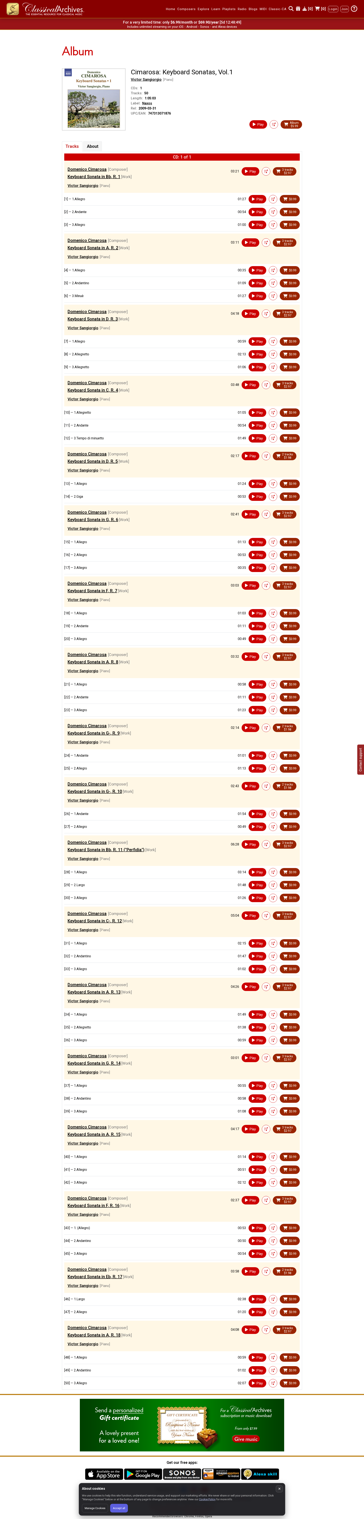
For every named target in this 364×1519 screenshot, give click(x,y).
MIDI (263, 9)
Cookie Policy (207, 1499)
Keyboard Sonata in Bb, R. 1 (94, 176)
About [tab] (92, 146)
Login (333, 9)
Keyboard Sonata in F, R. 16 (93, 1205)
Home (170, 9)
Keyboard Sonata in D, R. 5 (93, 461)
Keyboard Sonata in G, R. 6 (93, 519)
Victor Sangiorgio (146, 79)
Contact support (361, 759)
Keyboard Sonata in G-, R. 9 (94, 733)
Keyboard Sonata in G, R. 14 (94, 1063)
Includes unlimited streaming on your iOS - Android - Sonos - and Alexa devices (182, 27)
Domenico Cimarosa (87, 169)
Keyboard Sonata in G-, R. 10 (95, 791)
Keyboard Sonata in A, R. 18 (94, 1335)
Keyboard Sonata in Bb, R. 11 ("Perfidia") (106, 849)
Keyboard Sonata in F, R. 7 (92, 590)
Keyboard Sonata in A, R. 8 (93, 661)
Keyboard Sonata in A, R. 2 (93, 247)
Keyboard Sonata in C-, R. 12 (95, 920)
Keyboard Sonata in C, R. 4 (93, 390)
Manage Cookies (95, 1508)
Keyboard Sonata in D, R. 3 (93, 318)
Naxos (147, 103)
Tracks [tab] (72, 146)
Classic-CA (277, 9)
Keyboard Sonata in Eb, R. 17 (95, 1276)
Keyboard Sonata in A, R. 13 (94, 992)
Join (344, 9)
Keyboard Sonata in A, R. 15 (94, 1134)
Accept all (119, 1508)
